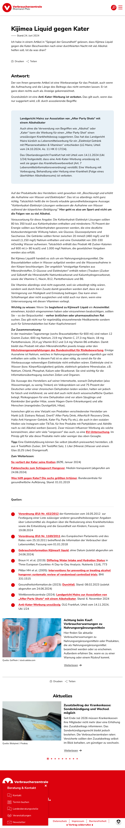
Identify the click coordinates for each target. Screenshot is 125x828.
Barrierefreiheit (97, 821)
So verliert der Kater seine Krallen (33, 462)
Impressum (78, 821)
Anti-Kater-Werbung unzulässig (39, 604)
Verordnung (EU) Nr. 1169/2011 (39, 536)
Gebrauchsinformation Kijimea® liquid (43, 550)
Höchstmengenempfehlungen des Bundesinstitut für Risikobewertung (57, 350)
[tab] (47, 758)
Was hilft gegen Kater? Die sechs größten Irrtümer (44, 478)
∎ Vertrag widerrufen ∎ (79, 824)
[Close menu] (46, 785)
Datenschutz (60, 821)
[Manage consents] (118, 821)
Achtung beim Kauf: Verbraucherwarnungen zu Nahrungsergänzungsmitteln (84, 624)
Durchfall (68, 584)
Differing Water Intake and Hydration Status (76, 560)
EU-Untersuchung (97, 432)
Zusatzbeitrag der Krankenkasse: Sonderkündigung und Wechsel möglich (87, 709)
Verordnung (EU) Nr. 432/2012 (38, 514)
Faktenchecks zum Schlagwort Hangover (38, 468)
